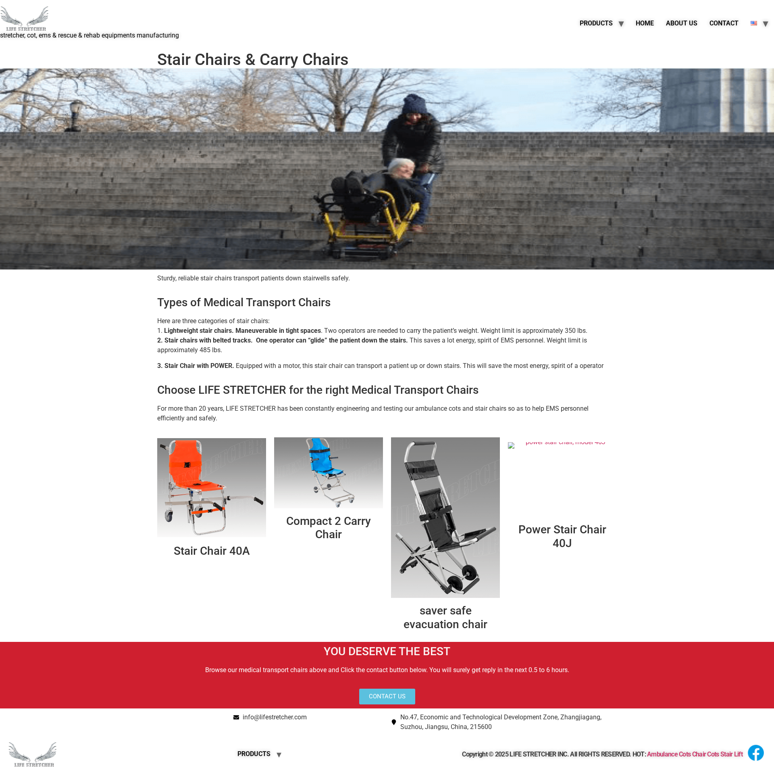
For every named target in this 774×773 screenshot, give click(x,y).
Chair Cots (705, 754)
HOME (645, 23)
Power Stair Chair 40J (562, 536)
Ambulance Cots (669, 754)
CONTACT (724, 23)
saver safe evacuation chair (445, 617)
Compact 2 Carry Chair (328, 527)
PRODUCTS (596, 23)
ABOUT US (681, 23)
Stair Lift (731, 754)
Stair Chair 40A (212, 551)
